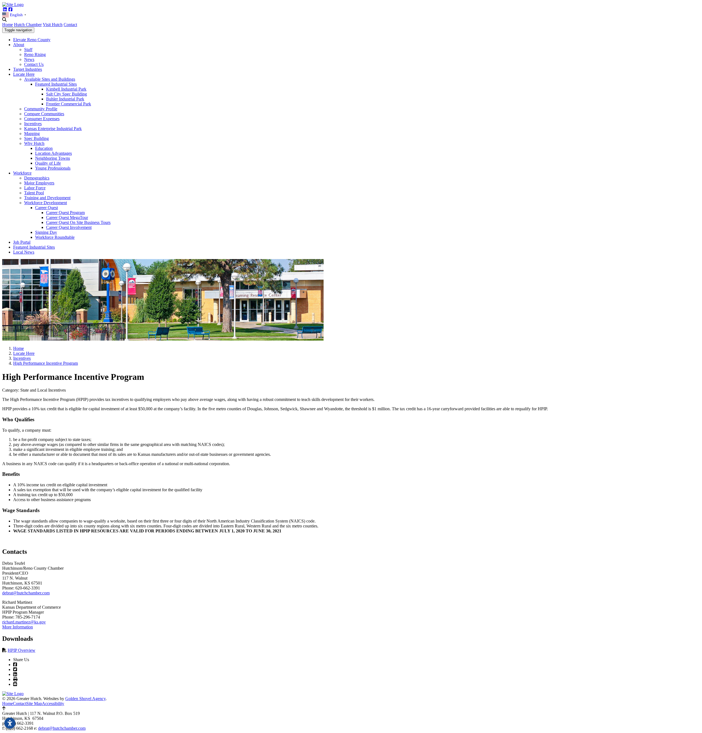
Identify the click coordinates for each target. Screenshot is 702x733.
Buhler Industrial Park (65, 99)
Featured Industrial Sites (56, 84)
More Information (17, 627)
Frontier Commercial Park (68, 104)
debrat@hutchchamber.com (26, 593)
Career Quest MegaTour (67, 217)
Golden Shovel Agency (85, 698)
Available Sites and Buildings (49, 79)
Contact (70, 24)
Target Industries (27, 69)
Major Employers (39, 183)
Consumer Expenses (42, 118)
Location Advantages (53, 153)
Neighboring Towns (52, 158)
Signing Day (46, 232)
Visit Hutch (53, 24)
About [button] (18, 44)
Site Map (34, 703)
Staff (28, 49)
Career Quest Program (65, 212)
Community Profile (40, 108)
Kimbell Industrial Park (66, 89)
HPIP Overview (21, 650)
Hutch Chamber (28, 24)
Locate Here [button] (24, 74)
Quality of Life (48, 163)
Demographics (36, 178)
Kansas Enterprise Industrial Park (53, 128)
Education (44, 148)
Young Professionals (52, 168)
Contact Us (34, 64)
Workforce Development (45, 202)
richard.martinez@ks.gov (24, 622)
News (29, 59)
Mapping (32, 133)
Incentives (33, 123)
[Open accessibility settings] (9, 723)
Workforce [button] (22, 173)
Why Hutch (34, 143)
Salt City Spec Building (66, 94)
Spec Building (36, 138)
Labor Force (35, 188)
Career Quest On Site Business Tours (78, 222)
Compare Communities (44, 113)
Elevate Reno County (31, 39)
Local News (23, 252)
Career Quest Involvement (69, 227)
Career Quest (46, 207)
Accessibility (53, 703)
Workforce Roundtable (55, 237)
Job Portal (21, 242)
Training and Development (47, 197)
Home (7, 24)
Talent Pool (34, 192)
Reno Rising (35, 54)
